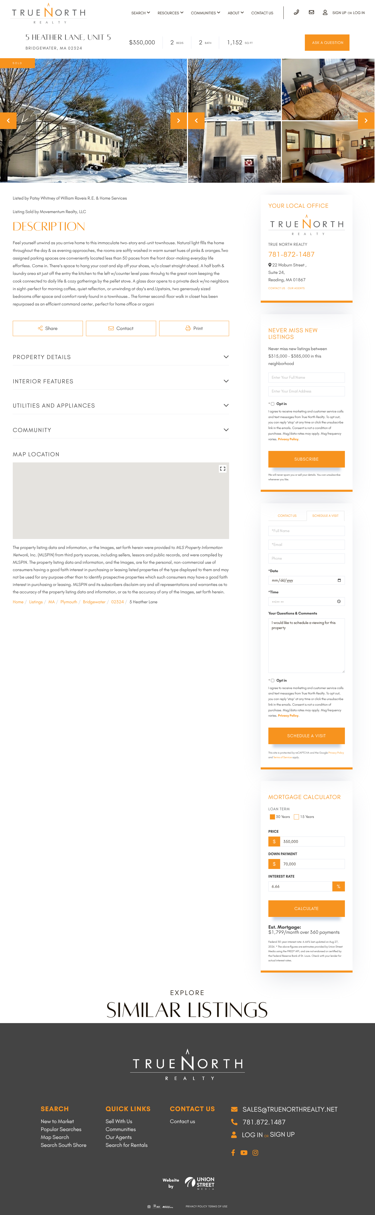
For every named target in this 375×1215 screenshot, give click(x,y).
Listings (36, 602)
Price (273, 831)
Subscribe (306, 459)
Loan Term (279, 809)
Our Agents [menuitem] (119, 1137)
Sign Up (339, 12)
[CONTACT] (327, 42)
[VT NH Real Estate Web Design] (199, 1183)
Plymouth (68, 602)
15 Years (307, 816)
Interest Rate (281, 876)
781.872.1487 (264, 1122)
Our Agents (296, 288)
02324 (117, 602)
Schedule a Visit (325, 516)
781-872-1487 (291, 254)
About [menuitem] (234, 13)
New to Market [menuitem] (57, 1121)
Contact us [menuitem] (182, 1121)
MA (51, 602)
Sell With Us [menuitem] (119, 1121)
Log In (359, 12)
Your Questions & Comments (292, 613)
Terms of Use (218, 1206)
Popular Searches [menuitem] (61, 1129)
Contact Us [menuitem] (262, 13)
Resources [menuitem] (168, 13)
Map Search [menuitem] (55, 1137)
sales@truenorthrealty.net (290, 1109)
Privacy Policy (288, 439)
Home (18, 602)
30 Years (283, 816)
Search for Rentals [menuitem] (127, 1145)
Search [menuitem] (138, 13)
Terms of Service (282, 757)
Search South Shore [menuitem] (63, 1145)
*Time (273, 592)
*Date (273, 571)
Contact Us (276, 288)
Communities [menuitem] (203, 13)
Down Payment (282, 854)
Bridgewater (94, 602)
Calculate (306, 908)
